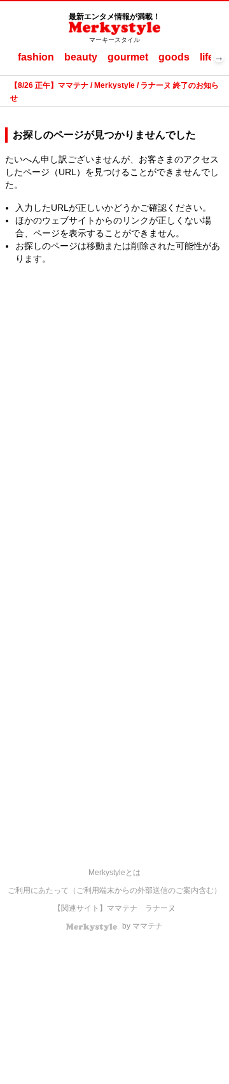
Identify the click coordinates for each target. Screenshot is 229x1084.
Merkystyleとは (114, 872)
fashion (36, 57)
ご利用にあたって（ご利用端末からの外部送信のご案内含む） (114, 890)
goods (174, 57)
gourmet (128, 57)
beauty (80, 57)
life (207, 57)
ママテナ (122, 908)
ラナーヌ (160, 908)
